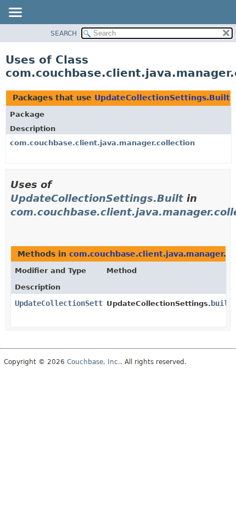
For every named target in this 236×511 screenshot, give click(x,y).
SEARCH (63, 33)
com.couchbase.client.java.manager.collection (102, 143)
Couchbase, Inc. (93, 362)
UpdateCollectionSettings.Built (162, 97)
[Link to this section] (14, 225)
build (222, 303)
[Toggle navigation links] (14, 13)
